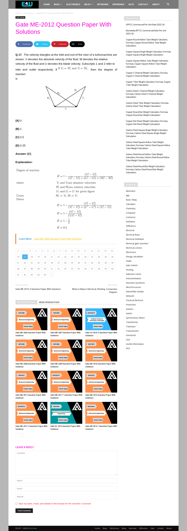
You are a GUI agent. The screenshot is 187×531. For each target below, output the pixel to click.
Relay (87, 4)
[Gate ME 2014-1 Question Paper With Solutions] (101, 413)
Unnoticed (131, 335)
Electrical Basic (133, 234)
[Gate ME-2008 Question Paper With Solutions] (31, 350)
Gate (131, 4)
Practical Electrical (134, 300)
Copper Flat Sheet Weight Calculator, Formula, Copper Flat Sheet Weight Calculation (147, 122)
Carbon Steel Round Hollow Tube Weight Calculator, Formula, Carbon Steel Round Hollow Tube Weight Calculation (147, 157)
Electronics (73, 4)
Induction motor (133, 274)
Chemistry (130, 208)
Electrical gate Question (137, 243)
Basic (57, 4)
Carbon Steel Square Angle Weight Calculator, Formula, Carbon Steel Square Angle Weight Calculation (147, 133)
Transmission (132, 330)
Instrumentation (133, 278)
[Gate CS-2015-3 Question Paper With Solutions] (101, 319)
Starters (129, 309)
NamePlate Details (135, 291)
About (156, 4)
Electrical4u (32, 528)
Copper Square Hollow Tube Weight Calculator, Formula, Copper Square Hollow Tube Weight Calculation (147, 64)
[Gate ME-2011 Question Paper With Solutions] (31, 382)
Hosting (129, 269)
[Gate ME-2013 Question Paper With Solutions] (101, 382)
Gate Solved (28, 13)
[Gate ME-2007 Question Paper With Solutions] (66, 319)
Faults (129, 261)
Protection (131, 304)
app (127, 195)
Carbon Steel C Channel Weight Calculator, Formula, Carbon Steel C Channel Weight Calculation (145, 94)
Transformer (132, 322)
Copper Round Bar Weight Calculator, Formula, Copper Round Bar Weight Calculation (147, 113)
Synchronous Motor (135, 317)
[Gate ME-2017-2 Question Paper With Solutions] (31, 413)
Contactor (130, 217)
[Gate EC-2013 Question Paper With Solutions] (66, 413)
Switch (129, 313)
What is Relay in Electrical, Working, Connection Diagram (94, 290)
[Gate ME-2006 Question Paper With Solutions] (31, 319)
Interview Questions (135, 282)
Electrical (130, 230)
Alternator (130, 191)
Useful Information (135, 344)
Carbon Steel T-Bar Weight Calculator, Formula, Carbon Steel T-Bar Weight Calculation (147, 104)
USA (128, 339)
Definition (130, 221)
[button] (168, 4)
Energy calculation (134, 256)
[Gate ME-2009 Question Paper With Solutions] (66, 350)
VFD (128, 348)
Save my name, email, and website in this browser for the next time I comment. (55, 503)
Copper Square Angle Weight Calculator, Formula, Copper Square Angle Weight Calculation (148, 53)
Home (47, 4)
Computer (130, 212)
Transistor (131, 326)
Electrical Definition (135, 239)
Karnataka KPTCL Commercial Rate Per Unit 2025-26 (146, 32)
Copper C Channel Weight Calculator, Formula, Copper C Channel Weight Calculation (147, 74)
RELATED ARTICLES (26, 302)
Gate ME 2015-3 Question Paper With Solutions (38, 289)
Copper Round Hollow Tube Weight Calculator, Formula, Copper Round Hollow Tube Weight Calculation (147, 42)
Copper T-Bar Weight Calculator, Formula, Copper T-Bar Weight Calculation (148, 83)
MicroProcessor (133, 287)
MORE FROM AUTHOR (49, 302)
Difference (118, 4)
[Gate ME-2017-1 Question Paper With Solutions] (66, 382)
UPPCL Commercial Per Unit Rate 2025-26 (145, 24)
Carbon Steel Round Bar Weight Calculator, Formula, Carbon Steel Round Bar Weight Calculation (145, 169)
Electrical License (134, 247)
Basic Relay (131, 199)
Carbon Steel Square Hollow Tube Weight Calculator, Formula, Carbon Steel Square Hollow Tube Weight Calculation (148, 145)
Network (130, 295)
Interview (102, 4)
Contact (143, 4)
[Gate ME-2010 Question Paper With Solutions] (101, 350)
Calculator (130, 204)
